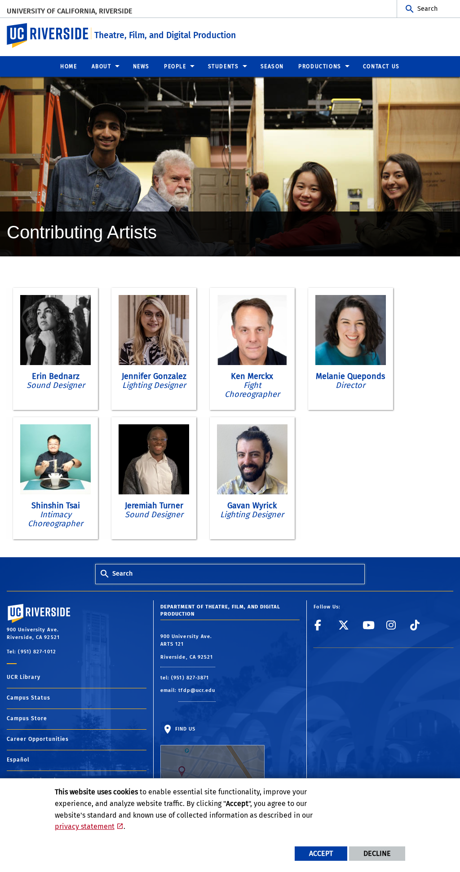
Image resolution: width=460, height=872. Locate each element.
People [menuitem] (175, 66)
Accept (321, 853)
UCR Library (23, 677)
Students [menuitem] (223, 66)
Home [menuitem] (68, 66)
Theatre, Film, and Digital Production (165, 35)
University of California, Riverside (69, 11)
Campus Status (28, 698)
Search (427, 9)
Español (18, 760)
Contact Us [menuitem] (381, 66)
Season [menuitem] (272, 66)
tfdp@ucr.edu (196, 690)
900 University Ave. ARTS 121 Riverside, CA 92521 (187, 647)
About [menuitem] (101, 66)
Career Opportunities (38, 739)
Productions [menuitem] (319, 66)
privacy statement (85, 826)
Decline (377, 853)
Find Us (184, 729)
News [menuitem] (141, 66)
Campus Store (27, 718)
